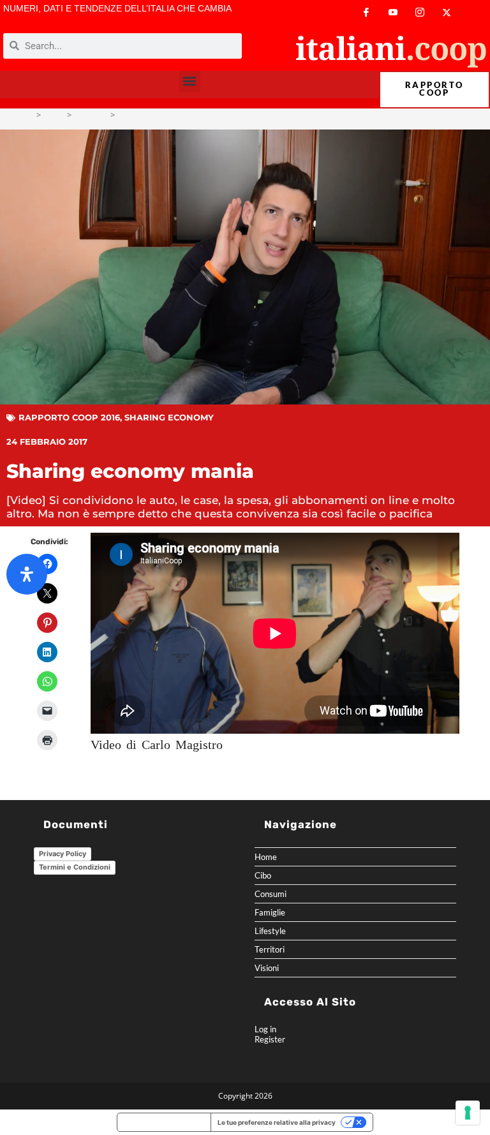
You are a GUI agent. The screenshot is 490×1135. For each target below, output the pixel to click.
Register (270, 1039)
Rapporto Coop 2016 (69, 417)
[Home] (28, 115)
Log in (265, 1029)
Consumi (270, 894)
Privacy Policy (62, 853)
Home (266, 857)
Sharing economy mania (165, 115)
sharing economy (169, 417)
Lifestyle (270, 931)
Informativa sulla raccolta (164, 1122)
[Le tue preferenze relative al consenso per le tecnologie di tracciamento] (468, 1113)
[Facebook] (366, 12)
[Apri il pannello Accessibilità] (26, 574)
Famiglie (270, 912)
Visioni (267, 968)
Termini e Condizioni (74, 867)
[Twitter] (446, 12)
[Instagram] (419, 12)
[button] (189, 81)
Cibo (263, 875)
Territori (270, 949)
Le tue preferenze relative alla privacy (277, 1122)
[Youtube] (393, 12)
